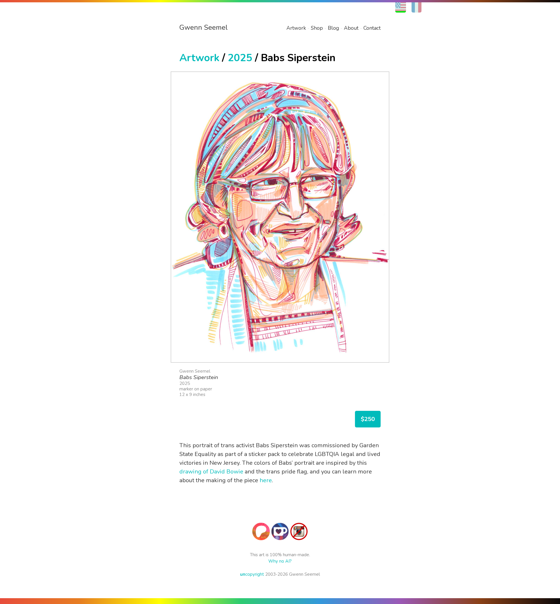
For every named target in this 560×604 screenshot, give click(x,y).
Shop (317, 27)
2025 (240, 58)
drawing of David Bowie (211, 472)
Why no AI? (280, 561)
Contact (372, 27)
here (266, 480)
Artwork (296, 27)
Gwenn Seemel (203, 27)
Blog (333, 27)
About (351, 27)
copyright (252, 574)
